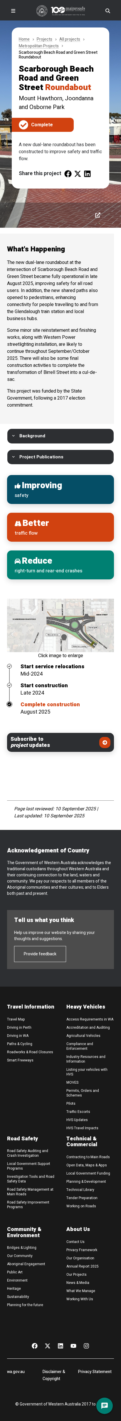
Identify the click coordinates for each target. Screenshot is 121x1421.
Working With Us (79, 1299)
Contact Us (75, 1241)
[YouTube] (73, 1345)
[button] (60, 436)
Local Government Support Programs (28, 1166)
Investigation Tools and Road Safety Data (30, 1179)
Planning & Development (86, 1181)
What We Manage (80, 1291)
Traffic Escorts (78, 1111)
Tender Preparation (82, 1198)
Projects (44, 39)
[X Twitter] (48, 1345)
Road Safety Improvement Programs (28, 1205)
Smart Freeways (20, 1060)
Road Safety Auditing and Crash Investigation (27, 1153)
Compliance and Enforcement (79, 1046)
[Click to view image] (97, 215)
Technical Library (80, 1189)
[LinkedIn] (60, 1345)
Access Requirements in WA (89, 1019)
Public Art (15, 1272)
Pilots (70, 1103)
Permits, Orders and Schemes (82, 1093)
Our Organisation (80, 1258)
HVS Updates (77, 1120)
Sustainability (18, 1296)
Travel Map (16, 1019)
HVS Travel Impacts (82, 1128)
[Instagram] (86, 1345)
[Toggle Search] (108, 11)
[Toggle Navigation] (13, 11)
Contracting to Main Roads (88, 1157)
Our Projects (76, 1274)
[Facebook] (35, 1345)
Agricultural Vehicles (83, 1035)
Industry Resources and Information (85, 1059)
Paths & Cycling (19, 1044)
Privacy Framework (81, 1250)
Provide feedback (40, 954)
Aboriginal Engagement (26, 1264)
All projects (69, 39)
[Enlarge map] (60, 625)
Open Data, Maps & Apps (86, 1165)
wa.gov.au (16, 1372)
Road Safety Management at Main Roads (30, 1192)
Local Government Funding (88, 1173)
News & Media (77, 1282)
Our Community (20, 1255)
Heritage (14, 1288)
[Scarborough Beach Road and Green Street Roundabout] (68, 173)
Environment (17, 1280)
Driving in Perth (19, 1027)
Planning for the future (25, 1305)
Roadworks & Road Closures (30, 1052)
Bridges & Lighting (21, 1247)
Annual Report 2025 (82, 1266)
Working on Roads (81, 1206)
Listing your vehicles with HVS (86, 1072)
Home (24, 39)
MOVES (72, 1082)
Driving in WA (17, 1035)
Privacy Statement (95, 1372)
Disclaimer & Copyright (54, 1375)
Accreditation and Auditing (88, 1027)
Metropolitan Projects (39, 46)
